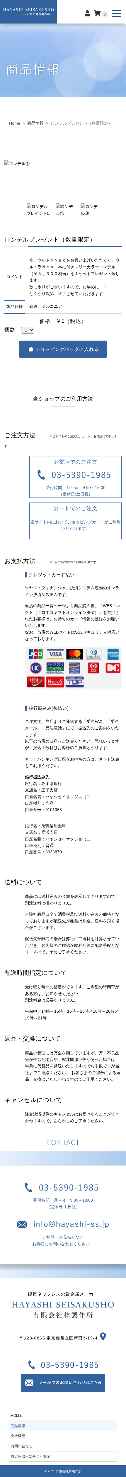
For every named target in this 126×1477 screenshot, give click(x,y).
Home (14, 123)
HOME (16, 1415)
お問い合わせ (21, 1446)
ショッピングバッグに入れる (67, 349)
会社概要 (18, 1436)
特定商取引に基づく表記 (30, 1456)
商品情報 (35, 123)
